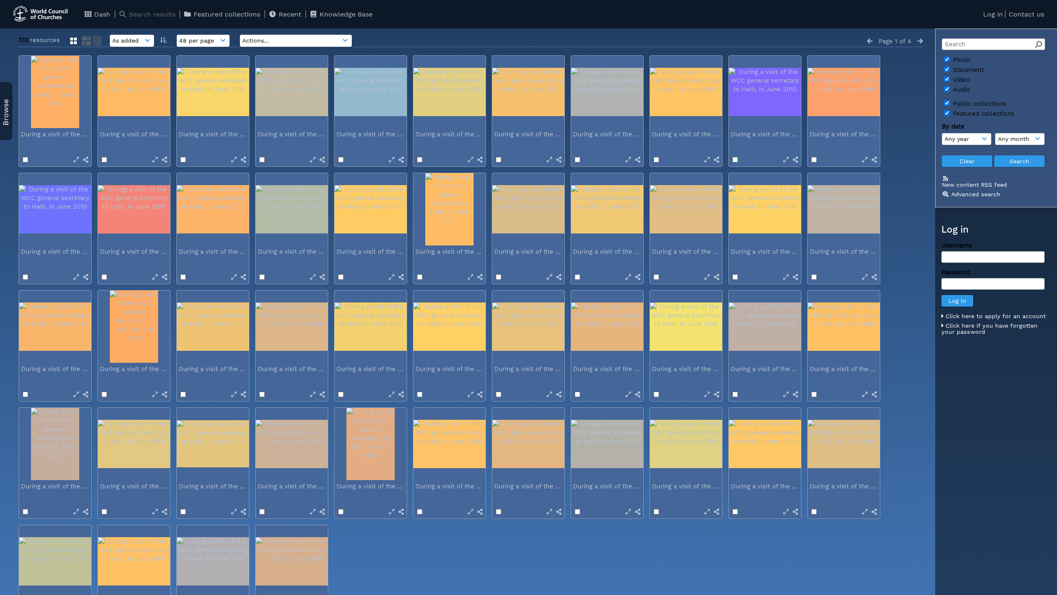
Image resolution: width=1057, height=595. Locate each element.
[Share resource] (85, 160)
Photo (960, 60)
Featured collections (226, 14)
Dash (101, 14)
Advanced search (975, 194)
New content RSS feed (974, 184)
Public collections (978, 103)
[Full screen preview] (76, 160)
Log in (993, 14)
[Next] (920, 41)
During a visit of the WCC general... (74, 134)
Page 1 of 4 (895, 41)
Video (960, 79)
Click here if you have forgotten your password (989, 329)
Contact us (1026, 14)
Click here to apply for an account (994, 316)
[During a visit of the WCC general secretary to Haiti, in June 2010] (55, 92)
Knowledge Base (345, 14)
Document (967, 70)
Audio (960, 89)
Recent (289, 14)
